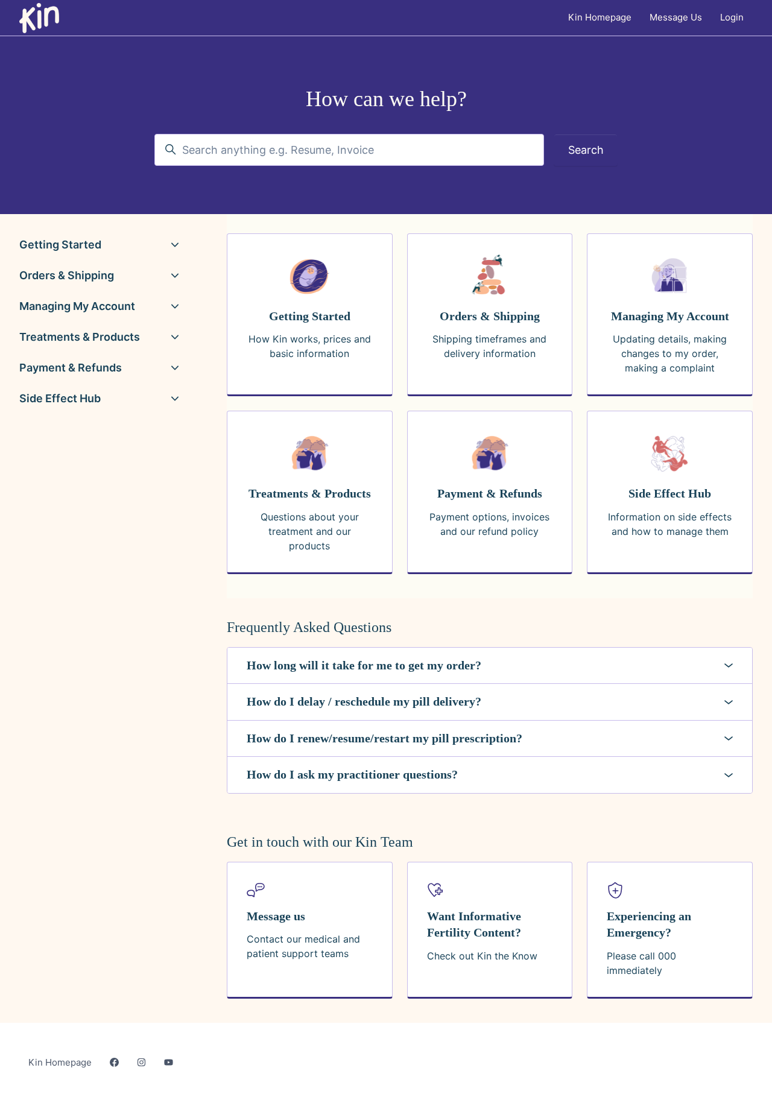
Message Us (676, 17)
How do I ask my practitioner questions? (352, 774)
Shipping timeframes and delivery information (489, 346)
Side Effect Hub (60, 398)
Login (732, 17)
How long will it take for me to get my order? (364, 665)
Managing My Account (77, 306)
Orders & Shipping (66, 275)
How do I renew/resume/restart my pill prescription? (384, 738)
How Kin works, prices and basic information (309, 346)
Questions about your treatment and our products (310, 531)
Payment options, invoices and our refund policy (489, 524)
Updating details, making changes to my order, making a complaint (670, 353)
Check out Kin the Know (482, 956)
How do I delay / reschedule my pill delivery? (364, 701)
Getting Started (60, 244)
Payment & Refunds (70, 367)
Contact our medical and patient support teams (303, 946)
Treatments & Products (79, 336)
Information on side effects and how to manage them (670, 524)
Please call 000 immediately (641, 963)
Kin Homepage (599, 17)
